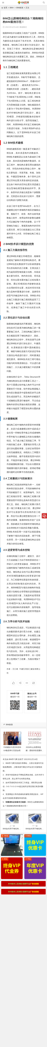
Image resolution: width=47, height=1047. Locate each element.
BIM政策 (19, 8)
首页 (5, 8)
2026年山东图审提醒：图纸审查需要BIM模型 (34, 750)
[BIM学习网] (23, 3)
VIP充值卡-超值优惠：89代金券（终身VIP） (12, 876)
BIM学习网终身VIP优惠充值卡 (36, 853)
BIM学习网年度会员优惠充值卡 (36, 876)
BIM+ (12, 8)
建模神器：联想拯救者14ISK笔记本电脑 (12, 853)
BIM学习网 (13, 759)
